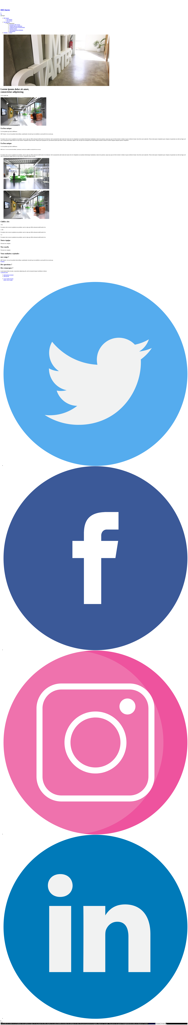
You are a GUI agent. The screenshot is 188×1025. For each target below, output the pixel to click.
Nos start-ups (7, 22)
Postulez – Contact (8, 32)
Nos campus (9, 20)
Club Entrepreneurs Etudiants (16, 30)
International (12, 31)
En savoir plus (152, 1023)
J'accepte (158, 1023)
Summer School (13, 28)
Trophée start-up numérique (15, 26)
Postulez (2, 261)
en (1, 14)
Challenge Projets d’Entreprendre (17, 27)
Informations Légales (8, 275)
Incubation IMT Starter (14, 24)
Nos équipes (9, 19)
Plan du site (6, 276)
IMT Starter (6, 18)
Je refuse (163, 1023)
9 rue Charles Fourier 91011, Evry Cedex (8, 279)
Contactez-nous (4, 272)
